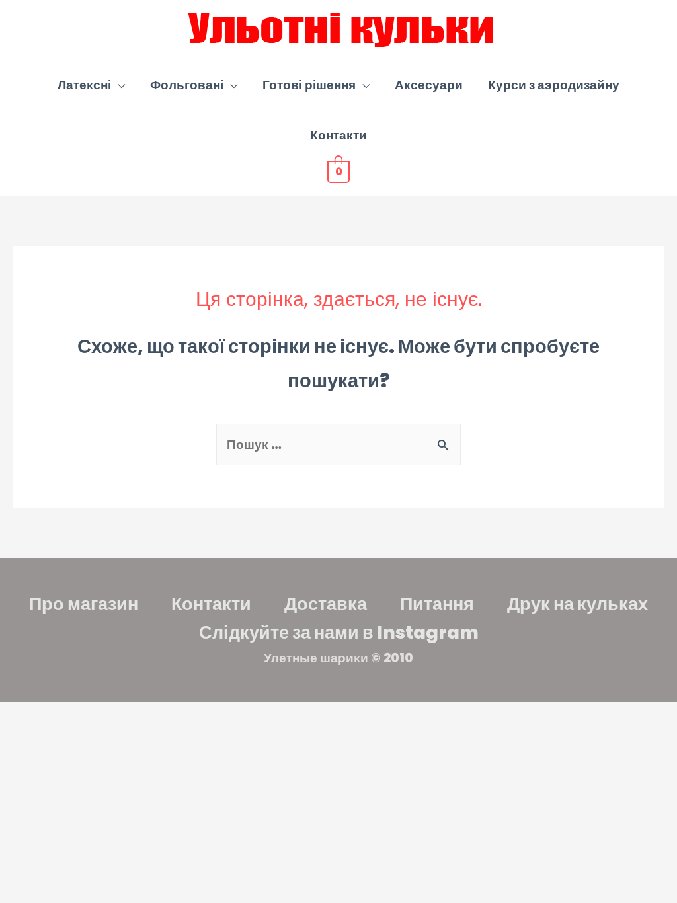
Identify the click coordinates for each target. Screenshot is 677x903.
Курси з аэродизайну (553, 85)
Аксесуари (429, 85)
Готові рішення (309, 85)
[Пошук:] (338, 444)
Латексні (84, 85)
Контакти (338, 135)
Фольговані (186, 85)
